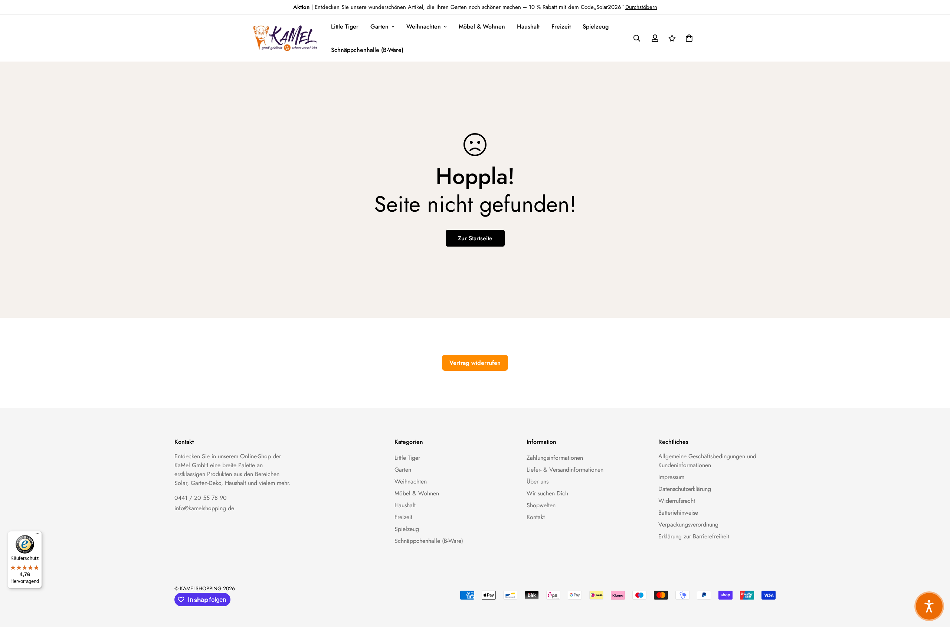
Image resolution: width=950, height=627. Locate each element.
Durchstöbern (641, 7)
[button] (688, 38)
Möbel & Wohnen (482, 26)
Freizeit (561, 26)
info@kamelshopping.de (204, 508)
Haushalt (528, 26)
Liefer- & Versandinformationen (565, 469)
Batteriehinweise (678, 512)
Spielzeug (596, 26)
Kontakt (536, 517)
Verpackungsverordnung (688, 524)
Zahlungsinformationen (555, 457)
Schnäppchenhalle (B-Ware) (367, 50)
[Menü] (37, 535)
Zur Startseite (475, 238)
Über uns (537, 481)
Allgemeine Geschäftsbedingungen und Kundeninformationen (707, 460)
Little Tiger (344, 26)
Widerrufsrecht (676, 500)
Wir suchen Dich (547, 493)
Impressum (671, 477)
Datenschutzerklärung (684, 489)
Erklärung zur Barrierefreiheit (693, 536)
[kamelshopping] (285, 38)
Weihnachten (423, 26)
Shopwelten (541, 505)
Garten (379, 26)
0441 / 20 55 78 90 (200, 498)
